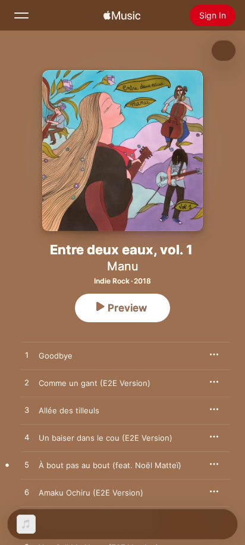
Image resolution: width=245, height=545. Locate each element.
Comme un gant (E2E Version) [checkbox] (94, 383)
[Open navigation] (21, 15)
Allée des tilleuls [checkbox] (69, 410)
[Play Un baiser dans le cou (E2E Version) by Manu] (27, 437)
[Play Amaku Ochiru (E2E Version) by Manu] (27, 492)
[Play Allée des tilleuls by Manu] (27, 410)
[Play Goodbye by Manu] (27, 355)
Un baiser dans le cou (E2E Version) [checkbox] (105, 438)
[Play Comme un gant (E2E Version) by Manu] (27, 383)
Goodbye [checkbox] (56, 355)
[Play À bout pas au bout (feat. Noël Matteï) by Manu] (27, 465)
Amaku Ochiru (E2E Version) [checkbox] (91, 492)
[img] (121, 15)
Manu (123, 266)
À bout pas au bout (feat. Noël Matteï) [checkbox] (110, 465)
